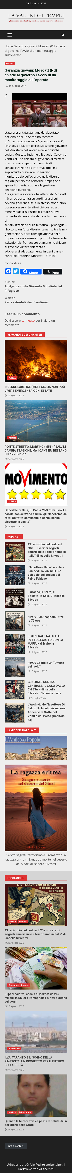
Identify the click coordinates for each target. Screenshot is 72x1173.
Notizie (12, 921)
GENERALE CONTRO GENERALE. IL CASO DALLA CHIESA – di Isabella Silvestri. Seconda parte (15, 690)
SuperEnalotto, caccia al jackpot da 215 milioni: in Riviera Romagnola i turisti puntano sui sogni (36, 968)
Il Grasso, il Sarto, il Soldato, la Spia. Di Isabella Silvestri (15, 598)
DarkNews (25, 1169)
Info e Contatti (16, 1145)
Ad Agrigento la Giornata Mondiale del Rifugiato (33, 286)
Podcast (23, 921)
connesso (28, 321)
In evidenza (14, 1048)
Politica (9, 63)
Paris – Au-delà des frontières (27, 300)
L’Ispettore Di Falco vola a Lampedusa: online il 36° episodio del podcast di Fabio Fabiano (15, 575)
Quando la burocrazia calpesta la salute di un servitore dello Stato (36, 1095)
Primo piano (25, 1112)
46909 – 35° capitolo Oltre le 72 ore (15, 621)
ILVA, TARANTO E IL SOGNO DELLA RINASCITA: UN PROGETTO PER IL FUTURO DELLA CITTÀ (36, 1032)
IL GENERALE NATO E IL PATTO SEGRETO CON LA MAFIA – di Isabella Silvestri (15, 644)
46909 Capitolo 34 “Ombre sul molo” (15, 667)
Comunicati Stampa (18, 985)
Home (9, 46)
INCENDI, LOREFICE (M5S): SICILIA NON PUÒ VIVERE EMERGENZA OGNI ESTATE (36, 361)
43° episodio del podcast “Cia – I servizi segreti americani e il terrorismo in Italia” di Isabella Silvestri (15, 552)
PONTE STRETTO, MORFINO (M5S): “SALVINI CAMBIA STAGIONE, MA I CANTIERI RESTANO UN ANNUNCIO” (36, 421)
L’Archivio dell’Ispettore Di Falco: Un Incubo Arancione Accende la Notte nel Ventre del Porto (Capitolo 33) (15, 713)
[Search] (63, 35)
